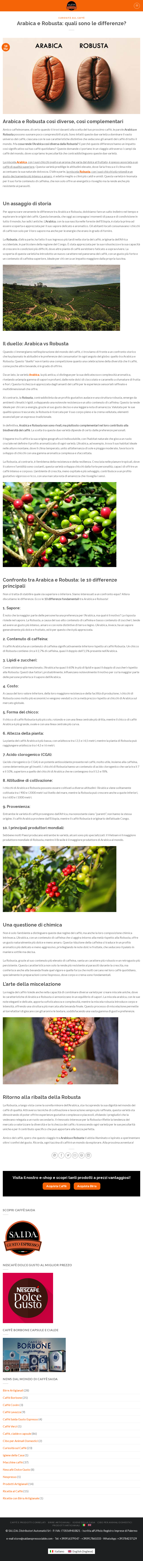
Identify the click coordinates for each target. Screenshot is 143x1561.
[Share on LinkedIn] (88, 1155)
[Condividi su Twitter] (68, 1155)
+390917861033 (91, 1538)
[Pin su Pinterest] (82, 1155)
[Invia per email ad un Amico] (75, 1155)
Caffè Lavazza (12, 1412)
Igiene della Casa (13, 1455)
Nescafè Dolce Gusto (16, 1469)
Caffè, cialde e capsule (17, 1433)
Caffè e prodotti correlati (28, 1522)
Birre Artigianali (13, 1390)
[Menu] (137, 6)
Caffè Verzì (10, 1426)
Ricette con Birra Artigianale (21, 1498)
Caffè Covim (11, 1405)
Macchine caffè (13, 1462)
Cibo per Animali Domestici (20, 1441)
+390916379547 (69, 1538)
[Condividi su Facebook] (61, 1155)
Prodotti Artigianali (15, 1484)
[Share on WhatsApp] (55, 1155)
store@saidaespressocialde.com (33, 1538)
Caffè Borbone (12, 1397)
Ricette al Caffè (13, 1491)
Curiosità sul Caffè (14, 1448)
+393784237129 (127, 1538)
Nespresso (10, 1476)
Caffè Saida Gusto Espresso (20, 1419)
